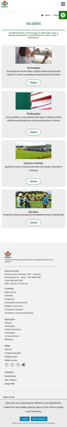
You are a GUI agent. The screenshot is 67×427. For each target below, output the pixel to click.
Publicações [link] (10, 333)
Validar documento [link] (13, 329)
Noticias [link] (8, 349)
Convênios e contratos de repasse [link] (19, 313)
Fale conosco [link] (11, 380)
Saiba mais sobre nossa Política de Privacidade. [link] (33, 423)
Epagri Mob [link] (9, 383)
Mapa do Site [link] (9, 397)
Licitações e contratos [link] (14, 309)
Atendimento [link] (10, 376)
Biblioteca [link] (9, 339)
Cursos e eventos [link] (12, 336)
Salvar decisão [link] (39, 418)
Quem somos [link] (10, 292)
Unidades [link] (9, 296)
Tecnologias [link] (10, 326)
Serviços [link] (8, 323)
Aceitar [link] (25, 418)
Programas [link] (9, 299)
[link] (63, 15)
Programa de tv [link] (11, 356)
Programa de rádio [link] (13, 353)
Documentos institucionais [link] (16, 302)
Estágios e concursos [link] (14, 306)
